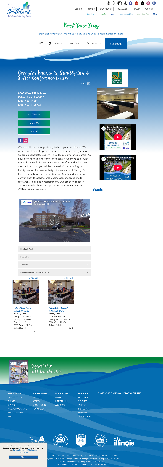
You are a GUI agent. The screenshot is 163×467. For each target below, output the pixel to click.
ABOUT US (60, 405)
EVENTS (11, 401)
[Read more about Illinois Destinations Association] (81, 450)
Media (137, 9)
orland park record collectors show (23, 309)
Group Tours (106, 9)
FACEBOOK (83, 397)
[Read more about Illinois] (124, 450)
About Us (149, 9)
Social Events (122, 9)
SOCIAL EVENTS (40, 409)
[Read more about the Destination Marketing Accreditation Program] (100, 450)
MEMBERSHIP (61, 401)
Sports (91, 9)
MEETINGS (37, 397)
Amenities (24, 265)
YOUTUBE (82, 401)
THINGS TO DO (15, 397)
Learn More (23, 452)
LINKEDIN (82, 413)
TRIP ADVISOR (84, 416)
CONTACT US (49, 456)
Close (23, 457)
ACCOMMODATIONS (17, 409)
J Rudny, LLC (114, 459)
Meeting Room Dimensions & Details (34, 272)
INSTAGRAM (83, 409)
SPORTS (36, 401)
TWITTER (82, 405)
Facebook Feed (26, 249)
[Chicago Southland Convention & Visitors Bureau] (15, 9)
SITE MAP (60, 456)
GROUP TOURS (39, 405)
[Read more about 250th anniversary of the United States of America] (60, 450)
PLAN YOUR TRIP (15, 413)
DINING (11, 405)
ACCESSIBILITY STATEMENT (106, 456)
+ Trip (84, 84)
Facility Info (24, 257)
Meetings (79, 9)
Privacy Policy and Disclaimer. (25, 450)
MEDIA (58, 397)
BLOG (10, 416)
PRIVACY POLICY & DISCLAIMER (80, 456)
